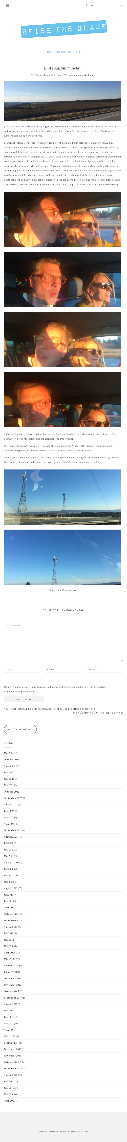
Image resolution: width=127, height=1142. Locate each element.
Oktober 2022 (11, 791)
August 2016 (10, 1074)
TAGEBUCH (73, 52)
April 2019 (9, 907)
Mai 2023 (9, 785)
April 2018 (9, 952)
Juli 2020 (9, 868)
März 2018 (9, 959)
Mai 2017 (8, 1023)
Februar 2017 (11, 1042)
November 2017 (12, 984)
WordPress (83, 1131)
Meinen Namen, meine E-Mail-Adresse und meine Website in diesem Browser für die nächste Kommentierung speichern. (55, 689)
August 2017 (10, 1004)
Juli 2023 (8, 772)
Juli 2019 (8, 894)
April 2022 (9, 823)
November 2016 (12, 1055)
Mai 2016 (9, 1094)
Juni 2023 (9, 778)
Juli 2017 (8, 1010)
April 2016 (9, 1100)
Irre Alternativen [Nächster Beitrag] (97, 713)
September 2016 (13, 1068)
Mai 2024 (9, 753)
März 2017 (9, 1036)
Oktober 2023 (11, 759)
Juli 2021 (8, 843)
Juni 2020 (9, 875)
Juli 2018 (8, 933)
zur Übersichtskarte (20, 729)
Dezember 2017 (12, 978)
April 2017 (9, 1029)
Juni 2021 (9, 849)
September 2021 (13, 830)
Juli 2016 (8, 1081)
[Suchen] (121, 5)
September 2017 (13, 997)
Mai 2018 (9, 946)
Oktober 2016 (11, 1062)
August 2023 (10, 765)
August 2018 (10, 926)
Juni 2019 (9, 901)
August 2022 (10, 804)
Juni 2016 (9, 1087)
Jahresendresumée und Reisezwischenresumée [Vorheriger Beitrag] (51, 709)
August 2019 (10, 888)
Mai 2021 (8, 856)
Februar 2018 (11, 965)
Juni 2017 (9, 1017)
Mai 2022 (9, 817)
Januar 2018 (10, 971)
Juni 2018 (9, 939)
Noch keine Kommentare (63, 590)
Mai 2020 (9, 881)
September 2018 (13, 920)
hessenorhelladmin (83, 75)
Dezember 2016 (12, 1049)
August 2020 (11, 862)
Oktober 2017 (11, 991)
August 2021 (10, 836)
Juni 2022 (9, 811)
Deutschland (56, 52)
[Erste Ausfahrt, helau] (62, 101)
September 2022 (13, 798)
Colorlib (62, 1131)
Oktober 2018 (11, 914)
